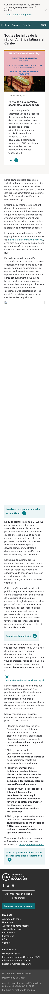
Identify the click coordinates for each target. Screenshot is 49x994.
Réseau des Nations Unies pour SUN (21, 957)
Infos (4, 939)
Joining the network (12, 929)
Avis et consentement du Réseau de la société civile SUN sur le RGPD (21, 984)
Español (27, 25)
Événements (8, 932)
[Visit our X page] (8, 886)
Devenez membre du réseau (18, 906)
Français (15, 25)
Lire (10, 160)
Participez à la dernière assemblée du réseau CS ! (24, 103)
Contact (6, 942)
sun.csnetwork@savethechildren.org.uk (24, 680)
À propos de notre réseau (15, 925)
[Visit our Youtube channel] (13, 885)
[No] (45, 10)
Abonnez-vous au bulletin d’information (18, 895)
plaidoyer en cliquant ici (31, 844)
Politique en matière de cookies (18, 990)
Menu (44, 25)
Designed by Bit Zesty (13, 977)
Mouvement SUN (11, 953)
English (5, 25)
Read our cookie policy (19, 14)
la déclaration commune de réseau (25, 239)
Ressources (8, 936)
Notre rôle (7, 922)
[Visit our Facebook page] (3, 886)
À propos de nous (11, 919)
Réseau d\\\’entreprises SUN (16, 963)
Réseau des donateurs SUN (16, 960)
